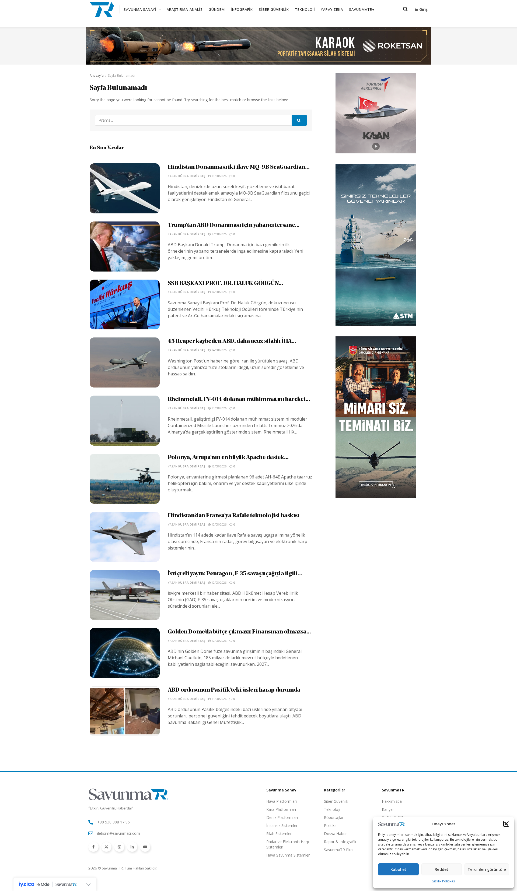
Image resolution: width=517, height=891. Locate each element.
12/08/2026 (218, 466)
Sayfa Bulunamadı (121, 75)
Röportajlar (334, 817)
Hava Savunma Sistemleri (288, 855)
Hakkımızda (392, 801)
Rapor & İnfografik (340, 841)
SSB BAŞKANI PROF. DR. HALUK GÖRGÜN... (225, 283)
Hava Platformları (281, 801)
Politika (330, 825)
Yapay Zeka (332, 9)
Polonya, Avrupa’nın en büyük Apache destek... (228, 458)
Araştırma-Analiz (185, 9)
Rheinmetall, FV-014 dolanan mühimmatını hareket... (239, 399)
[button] (506, 823)
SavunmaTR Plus (338, 849)
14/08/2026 (218, 292)
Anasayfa (97, 75)
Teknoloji (305, 9)
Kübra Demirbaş (191, 176)
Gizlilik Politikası (444, 881)
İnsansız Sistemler (282, 825)
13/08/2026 (218, 408)
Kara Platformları (281, 809)
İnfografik (242, 9)
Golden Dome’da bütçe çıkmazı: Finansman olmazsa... (239, 632)
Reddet (441, 869)
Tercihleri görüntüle (486, 869)
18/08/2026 (218, 176)
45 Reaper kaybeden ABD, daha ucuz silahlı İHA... (232, 341)
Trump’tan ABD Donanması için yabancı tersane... (233, 225)
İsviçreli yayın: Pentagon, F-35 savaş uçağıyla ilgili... (235, 574)
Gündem (217, 9)
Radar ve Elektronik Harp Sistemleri (287, 844)
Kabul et (398, 869)
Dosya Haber (335, 833)
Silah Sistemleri (279, 833)
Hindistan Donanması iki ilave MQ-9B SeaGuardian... (239, 167)
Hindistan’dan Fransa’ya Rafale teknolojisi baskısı (233, 516)
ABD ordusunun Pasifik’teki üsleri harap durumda (234, 690)
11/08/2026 (218, 699)
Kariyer (388, 809)
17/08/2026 (218, 234)
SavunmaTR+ (362, 9)
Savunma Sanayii (141, 9)
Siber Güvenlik (274, 9)
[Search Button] (299, 120)
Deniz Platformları (282, 817)
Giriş (423, 9)
